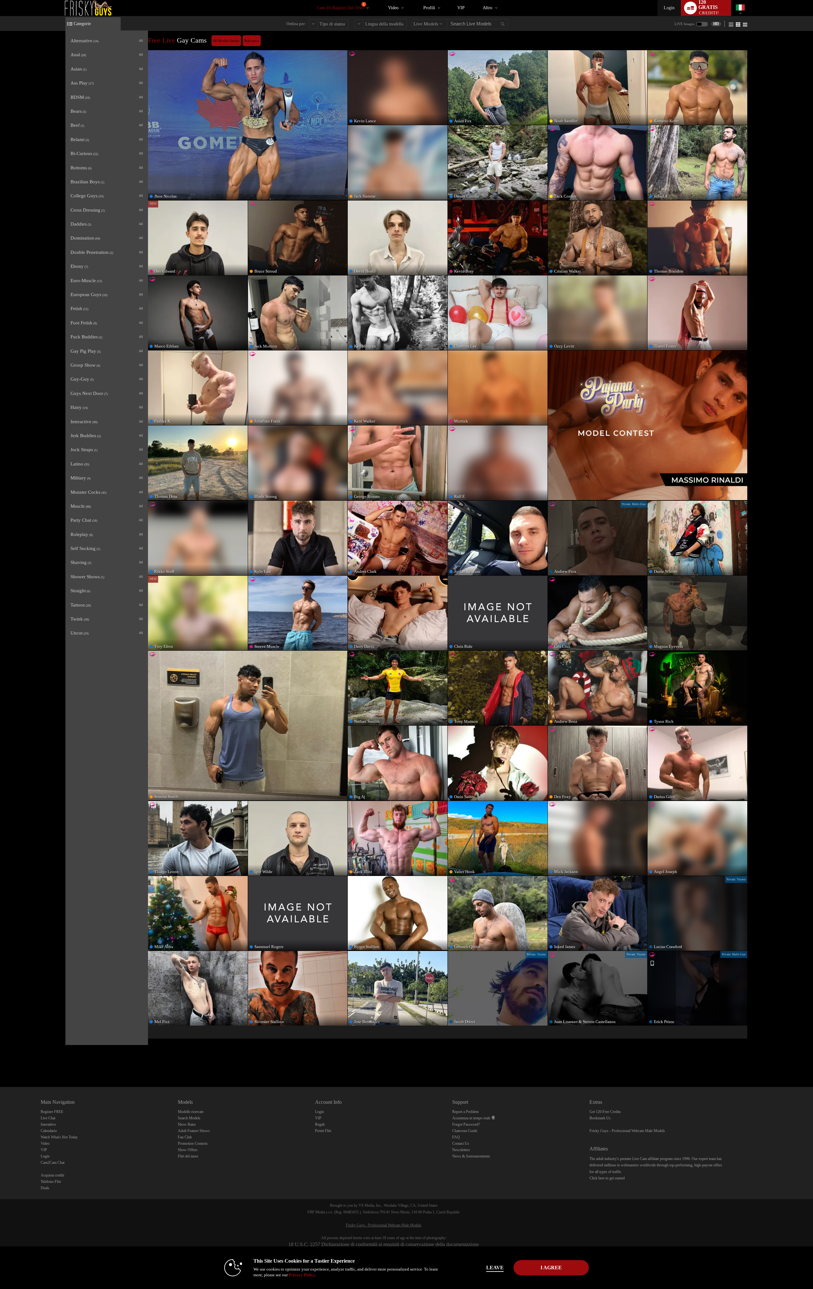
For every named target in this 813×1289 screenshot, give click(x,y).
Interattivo (48, 1124)
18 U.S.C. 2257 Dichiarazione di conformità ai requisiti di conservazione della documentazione (383, 1244)
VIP (461, 7)
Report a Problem (465, 1111)
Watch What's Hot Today (59, 1137)
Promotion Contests (193, 1143)
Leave (495, 1267)
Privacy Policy (302, 1274)
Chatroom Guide (464, 1131)
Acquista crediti (52, 1175)
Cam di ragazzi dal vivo (341, 6)
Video (393, 7)
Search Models (189, 1118)
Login (669, 7)
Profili (429, 7)
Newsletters (461, 1150)
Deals (45, 1188)
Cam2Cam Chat (52, 1162)
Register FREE (52, 1111)
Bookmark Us (600, 1118)
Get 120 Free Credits (605, 1111)
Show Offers (188, 1150)
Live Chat (48, 1118)
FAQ (456, 1137)
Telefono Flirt (51, 1181)
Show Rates (187, 1124)
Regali (320, 1124)
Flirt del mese (188, 1156)
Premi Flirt (323, 1131)
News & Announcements (471, 1156)
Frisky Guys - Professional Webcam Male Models (627, 1131)
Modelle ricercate (191, 1111)
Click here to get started (607, 1178)
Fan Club (185, 1137)
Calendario (49, 1131)
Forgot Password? (466, 1124)
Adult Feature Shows (194, 1131)
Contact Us (460, 1143)
